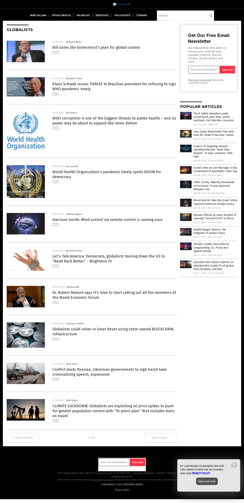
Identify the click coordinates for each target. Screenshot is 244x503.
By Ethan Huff (73, 287)
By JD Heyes (71, 364)
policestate (122, 15)
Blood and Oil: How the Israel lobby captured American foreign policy (215, 202)
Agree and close (207, 481)
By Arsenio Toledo (75, 323)
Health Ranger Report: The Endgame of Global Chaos (209, 231)
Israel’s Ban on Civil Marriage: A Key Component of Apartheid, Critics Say (215, 169)
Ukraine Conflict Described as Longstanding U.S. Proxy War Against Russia (211, 247)
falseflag (83, 15)
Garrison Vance (215, 139)
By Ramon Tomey (74, 78)
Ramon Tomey (214, 208)
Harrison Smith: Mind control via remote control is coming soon (107, 219)
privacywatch (61, 15)
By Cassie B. (71, 113)
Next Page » (160, 437)
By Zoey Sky (72, 166)
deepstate (102, 15)
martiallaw (38, 15)
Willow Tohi (213, 124)
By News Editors (73, 42)
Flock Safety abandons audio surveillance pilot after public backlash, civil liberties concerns (213, 117)
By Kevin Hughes (74, 214)
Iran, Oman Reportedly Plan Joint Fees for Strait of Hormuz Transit (213, 133)
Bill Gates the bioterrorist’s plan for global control (96, 47)
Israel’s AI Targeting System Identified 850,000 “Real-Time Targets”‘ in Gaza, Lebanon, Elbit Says (212, 151)
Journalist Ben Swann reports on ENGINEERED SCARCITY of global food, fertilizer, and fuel (213, 266)
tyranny (141, 15)
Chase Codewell (215, 160)
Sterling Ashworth (216, 193)
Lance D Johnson (216, 273)
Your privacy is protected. (200, 80)
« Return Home (22, 437)
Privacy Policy (122, 489)
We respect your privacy (102, 479)
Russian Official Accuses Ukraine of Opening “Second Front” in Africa (214, 216)
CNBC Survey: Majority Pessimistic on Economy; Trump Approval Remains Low (213, 186)
